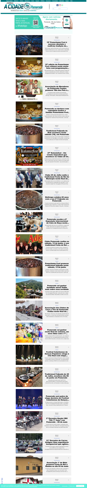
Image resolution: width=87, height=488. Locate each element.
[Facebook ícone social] (58, 5)
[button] (69, 29)
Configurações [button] (65, 486)
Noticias (56, 84)
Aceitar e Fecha (80, 486)
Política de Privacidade (33, 486)
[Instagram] (60, 5)
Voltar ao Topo (2, 482)
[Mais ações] (69, 37)
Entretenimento (57, 40)
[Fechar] (85, 486)
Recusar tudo (72, 486)
